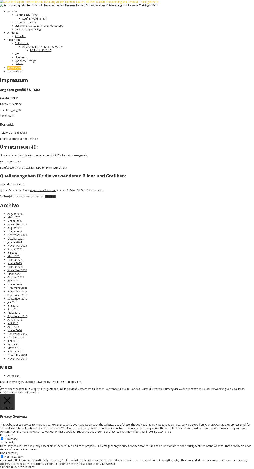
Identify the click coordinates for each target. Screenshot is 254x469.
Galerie (19, 64)
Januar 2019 (14, 284)
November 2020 (17, 270)
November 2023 (17, 245)
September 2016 (17, 316)
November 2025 (17, 224)
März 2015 (13, 348)
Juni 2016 (12, 323)
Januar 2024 (14, 242)
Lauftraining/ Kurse (26, 15)
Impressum (14, 68)
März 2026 (13, 217)
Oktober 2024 (15, 238)
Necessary (10, 439)
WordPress (58, 382)
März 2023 (13, 256)
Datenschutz (15, 71)
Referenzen (22, 43)
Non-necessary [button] (9, 453)
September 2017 (17, 298)
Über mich (13, 39)
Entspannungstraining (28, 29)
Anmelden (13, 375)
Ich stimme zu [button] (8, 392)
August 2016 (14, 319)
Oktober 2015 (15, 337)
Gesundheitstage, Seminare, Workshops (39, 25)
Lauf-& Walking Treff (34, 18)
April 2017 (13, 309)
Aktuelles (12, 32)
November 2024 (17, 235)
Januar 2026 (14, 221)
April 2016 (13, 327)
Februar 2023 (15, 259)
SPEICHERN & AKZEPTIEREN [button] (17, 467)
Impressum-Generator (43, 190)
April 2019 (13, 281)
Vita (17, 54)
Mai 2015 (13, 344)
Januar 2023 (14, 263)
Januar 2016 (14, 330)
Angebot (12, 11)
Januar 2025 (14, 231)
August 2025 (14, 228)
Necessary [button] (6, 435)
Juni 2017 (12, 305)
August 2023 (14, 249)
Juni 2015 (12, 341)
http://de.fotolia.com (12, 184)
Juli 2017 (12, 302)
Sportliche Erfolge (25, 61)
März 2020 (13, 274)
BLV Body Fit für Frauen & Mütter (42, 46)
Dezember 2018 (17, 288)
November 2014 (17, 358)
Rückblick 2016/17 (40, 50)
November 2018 (17, 291)
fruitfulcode (28, 382)
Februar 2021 (15, 267)
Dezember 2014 (17, 355)
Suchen (4, 196)
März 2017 (13, 312)
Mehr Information (28, 392)
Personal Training (25, 22)
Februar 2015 (15, 351)
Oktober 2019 (15, 277)
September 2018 (17, 295)
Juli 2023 (12, 252)
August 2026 (14, 214)
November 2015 (17, 334)
